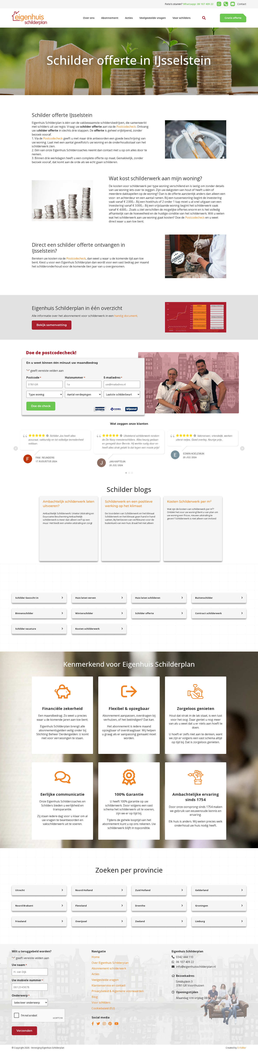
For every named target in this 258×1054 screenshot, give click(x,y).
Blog (95, 997)
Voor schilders (181, 18)
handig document (125, 316)
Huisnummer (75, 377)
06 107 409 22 (185, 962)
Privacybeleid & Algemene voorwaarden (118, 991)
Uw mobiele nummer (27, 980)
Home (96, 957)
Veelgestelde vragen (152, 18)
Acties (129, 18)
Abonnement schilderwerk (109, 968)
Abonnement (109, 18)
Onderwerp (20, 995)
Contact (241, 4)
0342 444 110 (184, 957)
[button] (200, 26)
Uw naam (19, 965)
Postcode (33, 377)
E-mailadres (113, 377)
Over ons (88, 18)
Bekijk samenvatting (52, 325)
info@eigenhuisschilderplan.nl (196, 967)
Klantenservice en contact (108, 985)
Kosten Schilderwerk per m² (189, 502)
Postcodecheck (126, 127)
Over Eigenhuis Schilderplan (110, 963)
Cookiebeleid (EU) (103, 1008)
